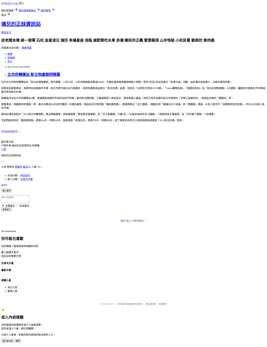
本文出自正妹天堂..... (10, 131)
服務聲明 (163, 304)
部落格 (11, 57)
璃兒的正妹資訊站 (21, 24)
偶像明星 (27, 48)
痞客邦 (18, 167)
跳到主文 (6, 32)
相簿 (9, 54)
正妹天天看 (26, 179)
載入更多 (6, 190)
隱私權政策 (151, 304)
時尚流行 (25, 175)
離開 (18, 341)
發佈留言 (6, 209)
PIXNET (110, 304)
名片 (9, 61)
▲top (4, 184)
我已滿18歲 (7, 341)
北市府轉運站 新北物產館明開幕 (33, 74)
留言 (25, 167)
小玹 (3, 149)
